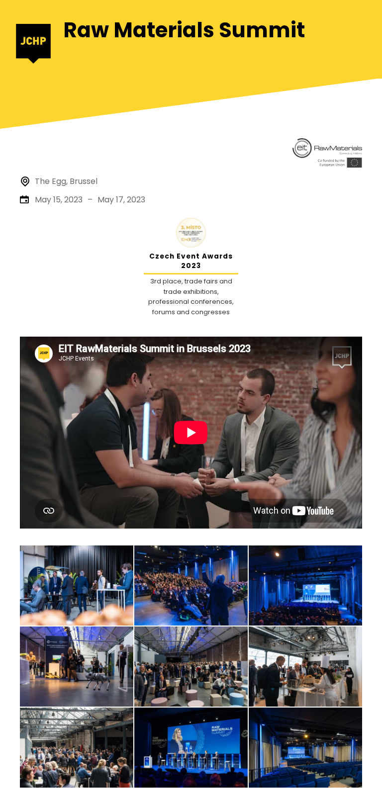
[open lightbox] (76, 585)
